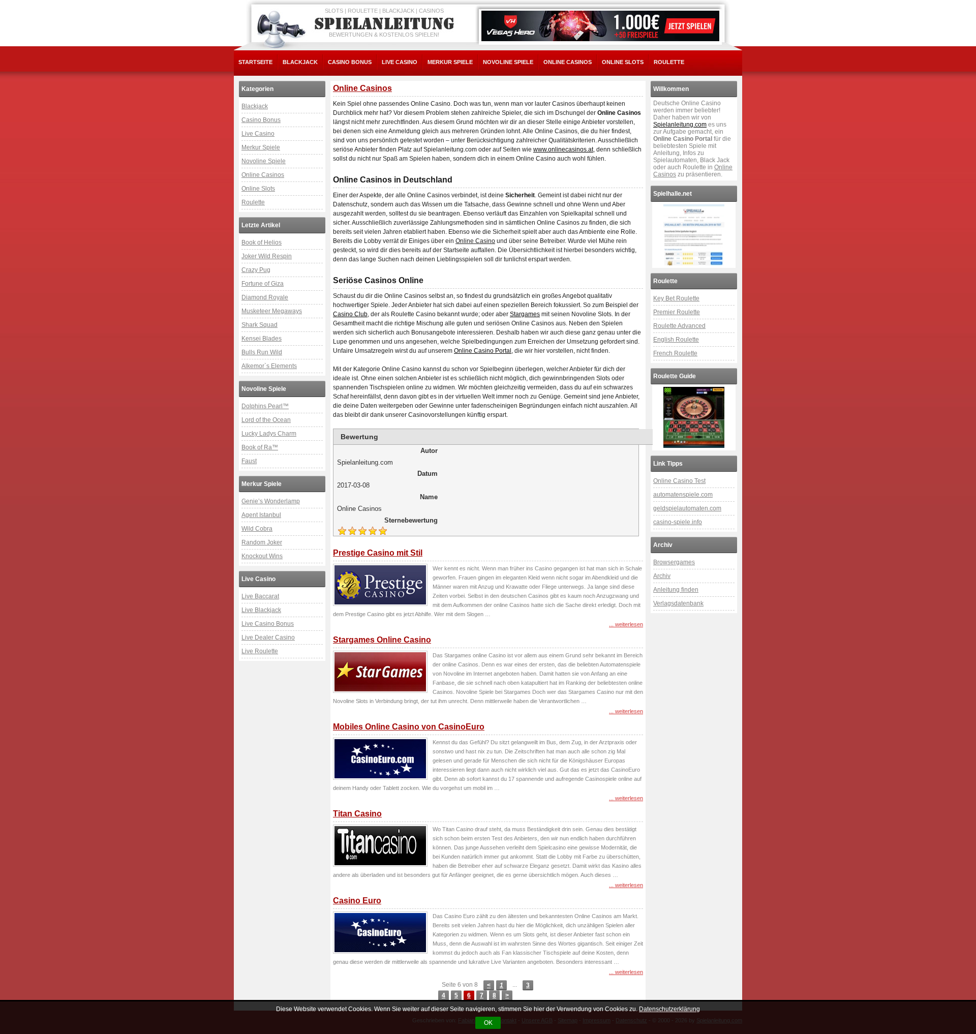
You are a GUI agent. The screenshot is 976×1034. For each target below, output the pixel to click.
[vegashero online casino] (600, 26)
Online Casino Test (679, 480)
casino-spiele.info (677, 522)
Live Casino (399, 62)
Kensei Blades (261, 338)
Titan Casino (357, 813)
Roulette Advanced (679, 325)
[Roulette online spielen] (694, 417)
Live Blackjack (261, 610)
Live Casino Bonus (267, 623)
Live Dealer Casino (268, 637)
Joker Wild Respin (266, 256)
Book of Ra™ (259, 447)
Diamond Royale (264, 297)
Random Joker (261, 542)
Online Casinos (567, 62)
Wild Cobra (256, 528)
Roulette (669, 62)
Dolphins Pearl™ (265, 406)
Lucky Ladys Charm (268, 433)
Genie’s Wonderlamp (270, 501)
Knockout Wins (262, 556)
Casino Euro (357, 900)
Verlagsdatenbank (678, 603)
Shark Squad (259, 324)
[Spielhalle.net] (694, 235)
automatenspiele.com (683, 494)
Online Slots (623, 62)
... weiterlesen (626, 624)
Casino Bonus (350, 62)
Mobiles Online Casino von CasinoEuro (408, 726)
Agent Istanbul (261, 515)
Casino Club (350, 314)
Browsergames (674, 562)
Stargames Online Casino (382, 639)
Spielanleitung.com (680, 124)
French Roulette (675, 353)
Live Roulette (259, 651)
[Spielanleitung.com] (386, 24)
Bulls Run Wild (261, 352)
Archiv (661, 576)
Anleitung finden (675, 589)
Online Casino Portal (482, 350)
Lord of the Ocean (266, 419)
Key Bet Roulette (676, 298)
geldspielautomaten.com (687, 508)
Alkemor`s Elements (269, 366)
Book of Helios (261, 242)
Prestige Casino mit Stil (377, 553)
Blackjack (300, 62)
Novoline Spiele (508, 62)
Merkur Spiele (450, 62)
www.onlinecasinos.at (563, 149)
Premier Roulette (676, 312)
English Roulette (676, 339)
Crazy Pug (255, 269)
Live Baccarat (260, 596)
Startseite (255, 62)
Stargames (525, 314)
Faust (249, 461)
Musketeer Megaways (271, 311)
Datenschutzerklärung (669, 1009)
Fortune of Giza (262, 283)
